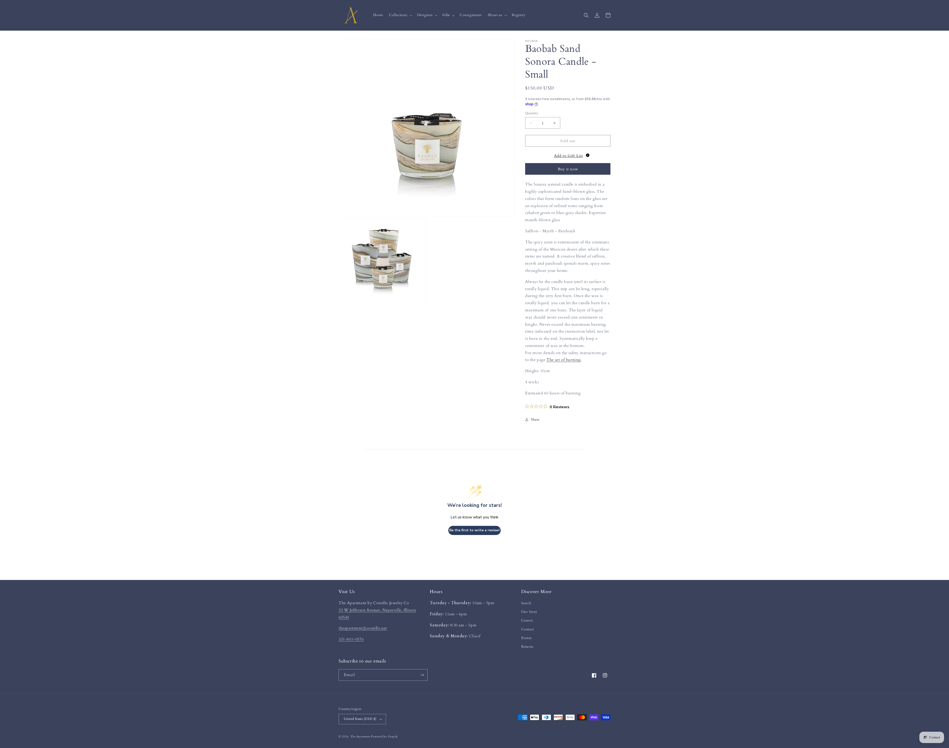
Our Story (529, 611)
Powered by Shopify (384, 736)
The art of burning (563, 360)
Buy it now (568, 169)
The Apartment (360, 736)
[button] (400, 15)
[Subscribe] (421, 675)
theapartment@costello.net (363, 628)
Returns (527, 646)
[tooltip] (587, 155)
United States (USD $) (360, 719)
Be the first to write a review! (474, 530)
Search (526, 603)
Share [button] (535, 419)
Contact (527, 629)
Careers (527, 620)
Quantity (531, 113)
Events (526, 638)
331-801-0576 (351, 639)
